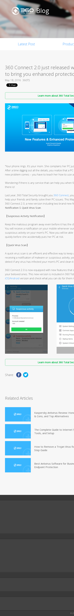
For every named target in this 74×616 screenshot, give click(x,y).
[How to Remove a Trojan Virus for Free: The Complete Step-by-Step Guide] (18, 448)
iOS (7, 278)
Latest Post (26, 44)
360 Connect (61, 195)
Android (14, 278)
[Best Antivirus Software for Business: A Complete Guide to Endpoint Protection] (18, 465)
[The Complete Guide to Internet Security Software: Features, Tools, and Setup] (18, 431)
